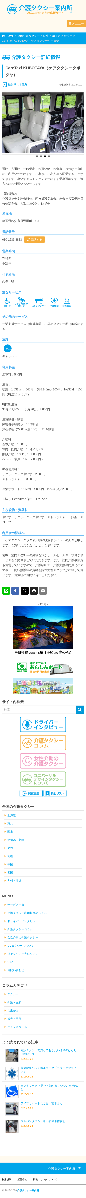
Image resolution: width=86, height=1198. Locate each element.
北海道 (11, 815)
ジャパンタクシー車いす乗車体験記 (43, 1121)
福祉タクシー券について (22, 953)
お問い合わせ (15, 970)
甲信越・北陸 (15, 839)
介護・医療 (14, 1002)
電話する (36, 239)
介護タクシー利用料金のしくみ (27, 913)
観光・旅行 (14, 1018)
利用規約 (6, 1179)
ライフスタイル (17, 1026)
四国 (10, 872)
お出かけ (13, 1010)
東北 (10, 823)
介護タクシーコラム (20, 929)
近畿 (10, 856)
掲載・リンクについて (45, 1179)
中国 (10, 864)
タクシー (13, 994)
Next (78, 123)
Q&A (10, 962)
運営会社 (22, 1179)
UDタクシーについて (20, 945)
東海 (10, 848)
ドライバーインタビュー (22, 921)
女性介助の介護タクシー (22, 937)
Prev (7, 123)
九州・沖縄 (14, 880)
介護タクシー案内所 (28, 1190)
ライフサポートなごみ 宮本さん (42, 1103)
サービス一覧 (15, 904)
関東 (10, 831)
